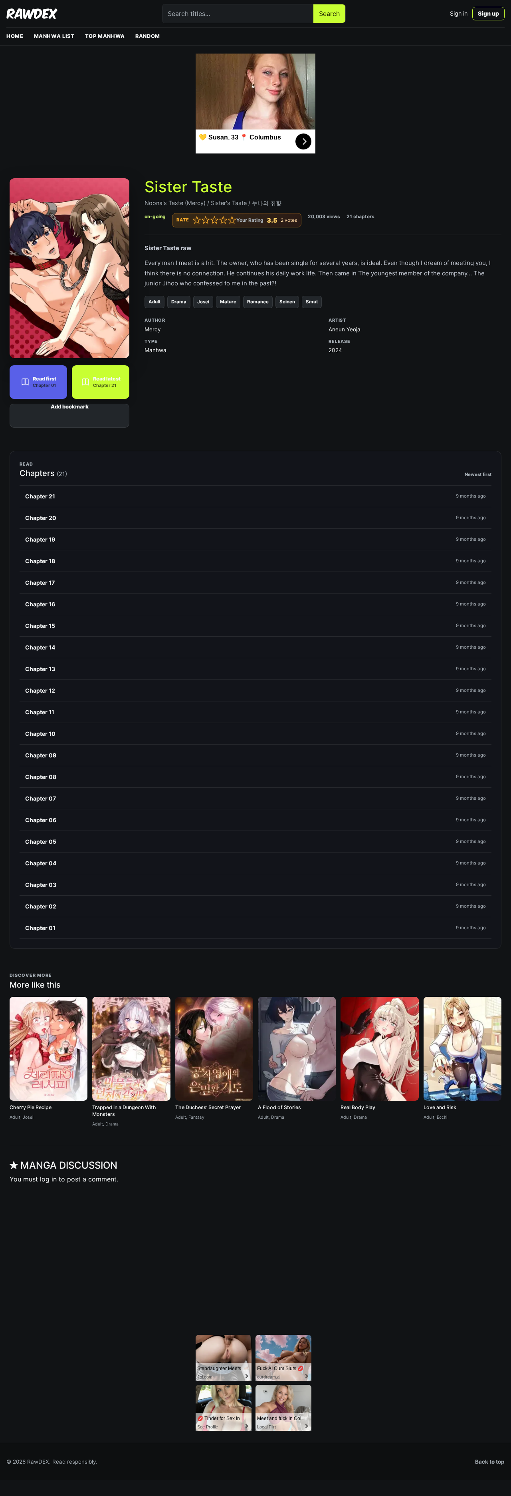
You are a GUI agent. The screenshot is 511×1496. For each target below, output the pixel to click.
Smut (312, 302)
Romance (258, 302)
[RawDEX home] (31, 13)
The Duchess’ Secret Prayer (208, 1107)
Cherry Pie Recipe (30, 1107)
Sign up (488, 13)
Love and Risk (440, 1107)
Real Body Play (358, 1107)
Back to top (490, 1461)
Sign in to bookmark (69, 415)
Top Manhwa (105, 36)
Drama (178, 302)
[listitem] (255, 496)
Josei (203, 302)
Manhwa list (54, 36)
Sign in (458, 13)
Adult (154, 302)
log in (48, 1179)
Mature (228, 302)
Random (147, 36)
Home (15, 36)
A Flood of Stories (279, 1107)
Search (329, 14)
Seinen (287, 302)
